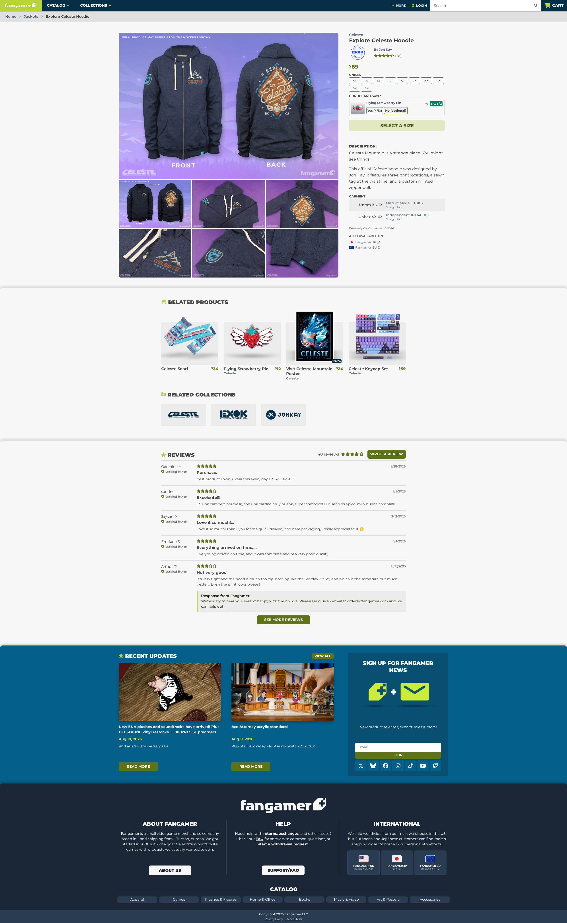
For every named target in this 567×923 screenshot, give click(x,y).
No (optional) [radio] (395, 111)
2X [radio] (414, 81)
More (401, 6)
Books (304, 899)
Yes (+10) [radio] (374, 111)
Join (398, 755)
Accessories (430, 899)
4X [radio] (438, 81)
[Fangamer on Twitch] (435, 765)
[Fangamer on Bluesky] (373, 765)
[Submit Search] (535, 5)
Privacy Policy (274, 919)
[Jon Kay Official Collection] (283, 415)
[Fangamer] (21, 5)
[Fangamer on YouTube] (423, 765)
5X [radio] (355, 88)
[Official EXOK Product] (357, 53)
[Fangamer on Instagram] (398, 765)
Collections (93, 5)
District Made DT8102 (404, 203)
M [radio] (378, 81)
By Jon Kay (383, 50)
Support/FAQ (283, 870)
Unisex (355, 75)
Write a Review (386, 454)
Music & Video (346, 899)
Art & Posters (388, 899)
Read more (138, 766)
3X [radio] (426, 81)
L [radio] (390, 81)
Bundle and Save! (365, 96)
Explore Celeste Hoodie (381, 40)
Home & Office (263, 899)
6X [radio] (367, 88)
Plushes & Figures (221, 899)
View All (323, 656)
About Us (170, 870)
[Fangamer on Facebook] (385, 765)
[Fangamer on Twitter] (361, 765)
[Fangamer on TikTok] (410, 765)
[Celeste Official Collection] (183, 415)
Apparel (137, 899)
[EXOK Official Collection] (233, 415)
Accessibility (294, 919)
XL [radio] (402, 81)
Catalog (56, 5)
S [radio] (367, 81)
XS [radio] (355, 81)
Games (179, 899)
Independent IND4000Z (408, 215)
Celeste (356, 35)
